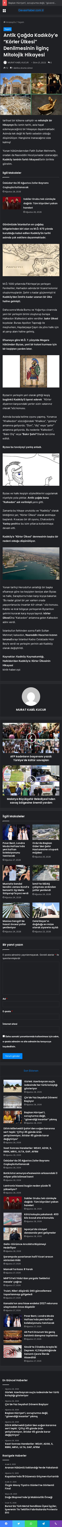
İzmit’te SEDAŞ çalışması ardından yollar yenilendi (44, 887)
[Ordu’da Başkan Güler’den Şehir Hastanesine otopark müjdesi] (46, 832)
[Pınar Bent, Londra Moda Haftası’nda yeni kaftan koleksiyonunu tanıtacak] (16, 832)
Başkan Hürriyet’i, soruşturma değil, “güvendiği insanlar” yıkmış (40, 1116)
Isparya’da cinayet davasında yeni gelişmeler (40, 1231)
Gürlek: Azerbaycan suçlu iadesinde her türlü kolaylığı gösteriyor (41, 1085)
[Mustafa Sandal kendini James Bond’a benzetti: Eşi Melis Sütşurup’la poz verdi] (16, 872)
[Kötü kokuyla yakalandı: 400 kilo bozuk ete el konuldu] (12, 1219)
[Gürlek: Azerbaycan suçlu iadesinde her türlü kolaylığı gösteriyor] (12, 1086)
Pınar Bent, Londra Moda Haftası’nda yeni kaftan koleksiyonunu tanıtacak (14, 849)
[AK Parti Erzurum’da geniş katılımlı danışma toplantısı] (12, 1336)
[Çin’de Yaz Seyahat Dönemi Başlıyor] (12, 1102)
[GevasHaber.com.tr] (31, 10)
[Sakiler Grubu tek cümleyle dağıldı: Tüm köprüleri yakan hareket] (12, 203)
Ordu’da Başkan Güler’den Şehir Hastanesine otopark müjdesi (45, 847)
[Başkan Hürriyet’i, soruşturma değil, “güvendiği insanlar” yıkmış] (12, 1117)
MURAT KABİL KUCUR (18, 62)
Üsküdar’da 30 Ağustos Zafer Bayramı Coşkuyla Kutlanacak (26, 1162)
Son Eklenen (31, 1070)
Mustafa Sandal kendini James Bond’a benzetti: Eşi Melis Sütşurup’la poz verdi (16, 888)
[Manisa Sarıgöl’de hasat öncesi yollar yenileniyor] (16, 910)
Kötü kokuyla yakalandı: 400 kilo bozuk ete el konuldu (41, 1216)
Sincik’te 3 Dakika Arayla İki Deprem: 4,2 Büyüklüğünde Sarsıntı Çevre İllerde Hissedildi (40, 1352)
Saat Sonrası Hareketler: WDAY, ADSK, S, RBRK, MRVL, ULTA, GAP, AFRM (27, 1149)
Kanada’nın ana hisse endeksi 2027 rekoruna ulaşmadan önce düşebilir (30, 1305)
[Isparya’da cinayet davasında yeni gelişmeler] (12, 1234)
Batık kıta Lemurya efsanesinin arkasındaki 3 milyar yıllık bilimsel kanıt (30, 1174)
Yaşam (20, 22)
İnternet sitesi (10, 1024)
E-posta (8, 1011)
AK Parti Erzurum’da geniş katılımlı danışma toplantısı (41, 1333)
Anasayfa (10, 22)
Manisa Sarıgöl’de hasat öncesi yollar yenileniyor (14, 924)
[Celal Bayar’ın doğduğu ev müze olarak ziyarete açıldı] (46, 910)
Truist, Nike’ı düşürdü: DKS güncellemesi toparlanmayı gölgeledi (27, 1292)
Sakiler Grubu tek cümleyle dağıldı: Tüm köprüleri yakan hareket (40, 203)
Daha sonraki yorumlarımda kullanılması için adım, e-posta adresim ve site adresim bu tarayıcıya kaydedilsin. (31, 1041)
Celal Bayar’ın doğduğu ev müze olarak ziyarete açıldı (45, 924)
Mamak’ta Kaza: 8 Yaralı (18, 1269)
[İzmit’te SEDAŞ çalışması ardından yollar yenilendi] (46, 872)
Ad (5, 998)
